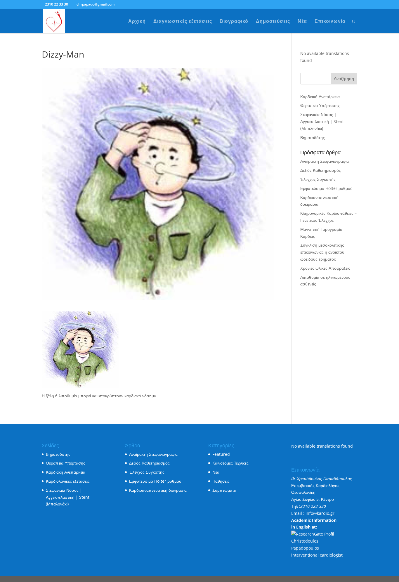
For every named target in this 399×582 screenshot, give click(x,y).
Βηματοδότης (312, 137)
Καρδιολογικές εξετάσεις (68, 481)
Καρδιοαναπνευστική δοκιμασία (158, 490)
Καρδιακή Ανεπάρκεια (320, 96)
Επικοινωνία (330, 21)
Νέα (302, 21)
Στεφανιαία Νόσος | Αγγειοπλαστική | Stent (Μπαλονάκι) (322, 121)
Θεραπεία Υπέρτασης (320, 105)
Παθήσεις (221, 481)
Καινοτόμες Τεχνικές (230, 463)
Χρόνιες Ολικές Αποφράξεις (325, 268)
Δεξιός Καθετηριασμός (320, 170)
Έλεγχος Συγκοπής (318, 179)
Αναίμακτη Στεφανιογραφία (324, 161)
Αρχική (137, 21)
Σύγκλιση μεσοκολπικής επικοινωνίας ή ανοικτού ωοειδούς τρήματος (322, 252)
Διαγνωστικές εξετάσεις (182, 21)
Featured (221, 454)
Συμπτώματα (224, 490)
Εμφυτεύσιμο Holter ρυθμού (326, 188)
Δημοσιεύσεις (273, 21)
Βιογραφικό (234, 21)
